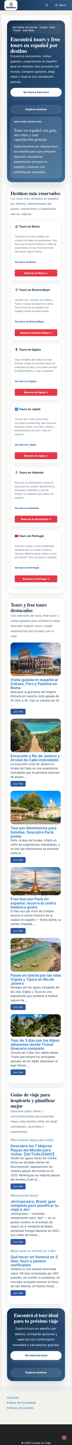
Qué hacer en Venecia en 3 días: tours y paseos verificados (34, 1261)
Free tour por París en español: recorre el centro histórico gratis (33, 903)
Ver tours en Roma (25, 262)
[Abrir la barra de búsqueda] (46, 5)
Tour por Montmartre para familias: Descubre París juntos (34, 832)
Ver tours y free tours (36, 92)
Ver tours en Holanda (27, 508)
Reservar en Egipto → (36, 392)
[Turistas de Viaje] (10, 5)
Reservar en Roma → (36, 273)
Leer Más (18, 711)
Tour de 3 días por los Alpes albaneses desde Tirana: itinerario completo (35, 1044)
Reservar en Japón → (36, 455)
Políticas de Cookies (20, 1408)
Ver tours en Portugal (27, 567)
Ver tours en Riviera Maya (29, 321)
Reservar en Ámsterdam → (36, 519)
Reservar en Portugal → (36, 578)
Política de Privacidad (21, 1402)
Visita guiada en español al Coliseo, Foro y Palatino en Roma (34, 684)
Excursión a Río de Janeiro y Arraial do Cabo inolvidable (35, 758)
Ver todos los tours (36, 1355)
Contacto (13, 1397)
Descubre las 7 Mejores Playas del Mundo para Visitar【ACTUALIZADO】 (33, 1150)
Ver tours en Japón (25, 444)
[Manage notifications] (64, 1437)
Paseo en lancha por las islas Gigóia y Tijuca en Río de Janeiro (36, 979)
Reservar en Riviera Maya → (36, 332)
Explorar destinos (36, 109)
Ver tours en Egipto (26, 381)
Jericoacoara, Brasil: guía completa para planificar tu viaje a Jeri (34, 1205)
